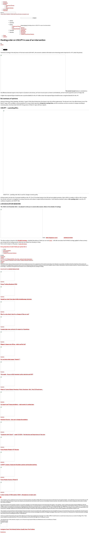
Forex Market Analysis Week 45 (9, 479)
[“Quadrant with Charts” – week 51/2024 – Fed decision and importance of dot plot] (8, 430)
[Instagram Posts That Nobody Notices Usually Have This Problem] (4, 526)
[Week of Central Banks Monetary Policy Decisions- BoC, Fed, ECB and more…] (8, 385)
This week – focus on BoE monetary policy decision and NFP (17, 374)
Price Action (23, 29)
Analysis (5, 1)
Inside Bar (23, 30)
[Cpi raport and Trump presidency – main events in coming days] (8, 400)
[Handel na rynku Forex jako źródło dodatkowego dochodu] (8, 295)
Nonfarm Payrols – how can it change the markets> (14, 419)
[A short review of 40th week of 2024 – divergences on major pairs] (8, 491)
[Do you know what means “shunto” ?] (8, 355)
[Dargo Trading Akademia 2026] (8, 280)
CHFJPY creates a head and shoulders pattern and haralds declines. (19, 464)
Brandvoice (3, 531)
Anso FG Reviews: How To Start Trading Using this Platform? (19, 260)
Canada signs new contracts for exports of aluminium (15, 329)
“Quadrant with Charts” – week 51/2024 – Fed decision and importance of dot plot (23, 434)
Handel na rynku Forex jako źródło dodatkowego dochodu (16, 299)
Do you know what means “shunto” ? (10, 359)
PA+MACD (23, 31)
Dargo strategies (7, 250)
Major (4, 35)
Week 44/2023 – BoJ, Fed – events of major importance (19, 259)
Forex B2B (5, 9)
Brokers (5, 4)
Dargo (2, 44)
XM (6, 6)
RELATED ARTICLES (5, 269)
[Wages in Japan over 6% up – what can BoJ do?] (8, 340)
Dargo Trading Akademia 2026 (9, 284)
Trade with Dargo (22, 244)
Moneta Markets (9, 7)
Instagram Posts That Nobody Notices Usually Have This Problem (18, 529)
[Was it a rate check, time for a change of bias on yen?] (8, 310)
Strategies (5, 3)
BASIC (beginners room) (51, 237)
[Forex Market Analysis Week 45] (8, 476)
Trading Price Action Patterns (27, 34)
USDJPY (5, 36)
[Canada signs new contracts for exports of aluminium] (8, 325)
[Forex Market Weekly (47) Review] (8, 445)
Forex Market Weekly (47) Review (10, 449)
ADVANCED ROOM (68, 237)
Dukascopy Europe (10, 5)
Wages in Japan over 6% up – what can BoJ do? (13, 344)
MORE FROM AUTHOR (14, 269)
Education (5, 10)
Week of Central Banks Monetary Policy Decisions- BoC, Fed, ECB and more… (22, 389)
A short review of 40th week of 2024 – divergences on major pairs (18, 494)
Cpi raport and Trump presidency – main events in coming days (17, 404)
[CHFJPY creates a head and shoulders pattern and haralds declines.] (8, 460)
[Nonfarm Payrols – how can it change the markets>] (8, 415)
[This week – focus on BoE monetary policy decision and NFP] (8, 370)
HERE (50, 240)
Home (22, 25)
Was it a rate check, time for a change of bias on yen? (15, 314)
